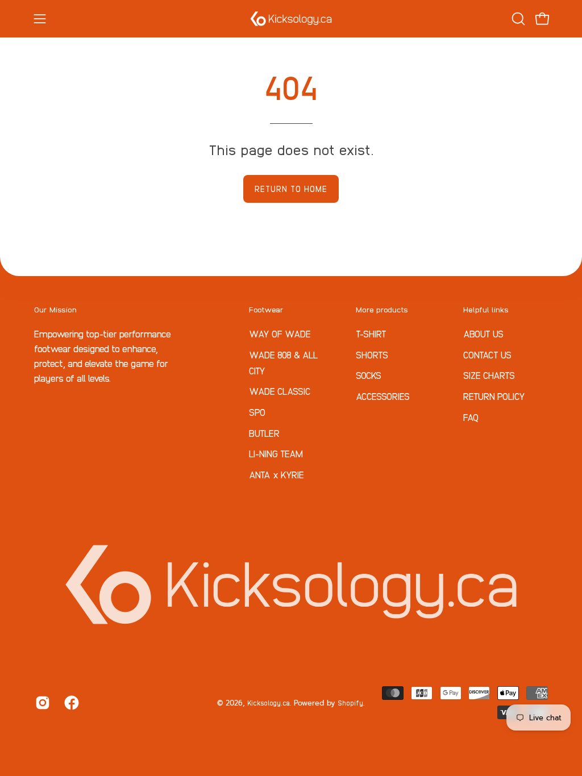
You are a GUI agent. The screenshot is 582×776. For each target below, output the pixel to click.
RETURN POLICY (494, 395)
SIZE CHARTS (489, 375)
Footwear (266, 309)
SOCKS (368, 375)
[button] (517, 19)
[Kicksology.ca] (291, 19)
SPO (257, 412)
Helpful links (486, 309)
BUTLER (264, 432)
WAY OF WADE (280, 333)
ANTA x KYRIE (276, 474)
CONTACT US (487, 354)
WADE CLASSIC (280, 391)
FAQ (471, 416)
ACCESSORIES (383, 395)
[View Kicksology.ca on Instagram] (41, 702)
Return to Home (291, 188)
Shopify (350, 702)
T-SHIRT (371, 333)
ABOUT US (483, 333)
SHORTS (372, 354)
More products (382, 309)
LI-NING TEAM (276, 453)
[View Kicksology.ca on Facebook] (70, 702)
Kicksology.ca (268, 702)
